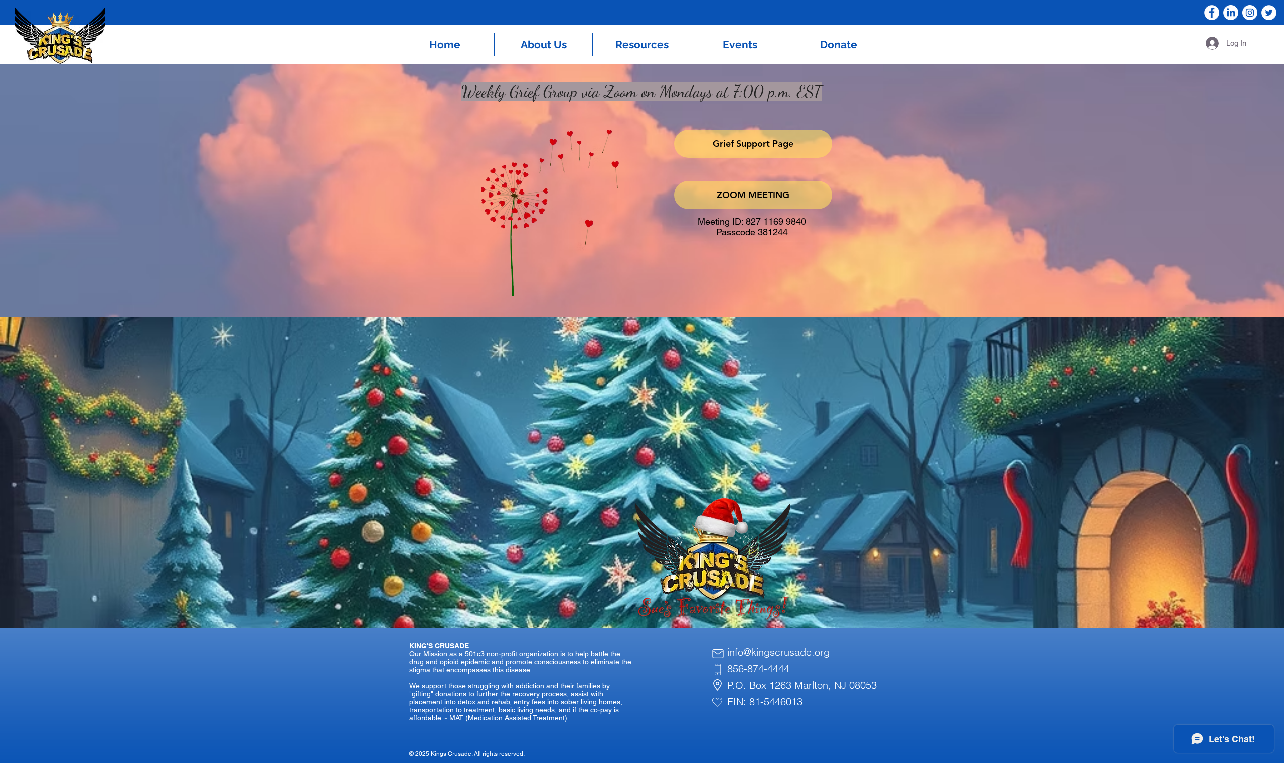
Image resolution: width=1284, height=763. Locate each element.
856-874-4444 (758, 668)
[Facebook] (1211, 12)
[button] (543, 44)
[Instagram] (1249, 12)
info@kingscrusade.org (778, 652)
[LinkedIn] (1230, 12)
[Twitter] (1268, 12)
